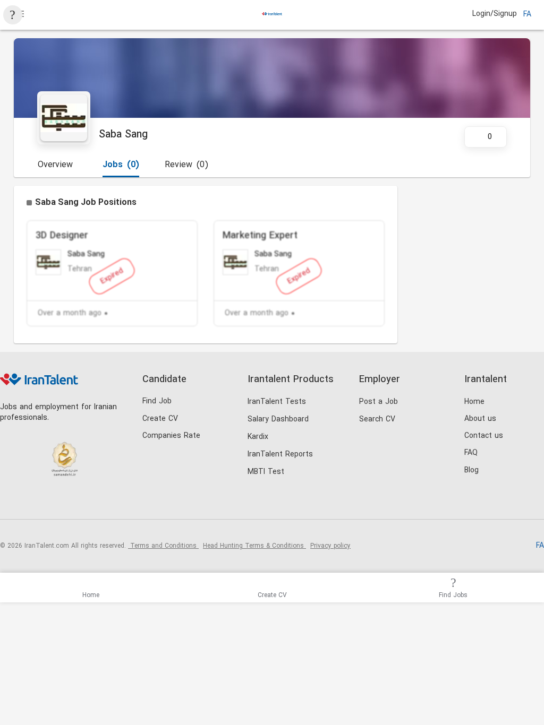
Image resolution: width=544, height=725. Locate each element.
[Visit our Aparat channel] (98, 501)
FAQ (471, 453)
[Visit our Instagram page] (33, 501)
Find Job (157, 401)
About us (480, 419)
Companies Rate (171, 436)
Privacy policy (330, 546)
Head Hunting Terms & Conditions (254, 546)
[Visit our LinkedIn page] (11, 501)
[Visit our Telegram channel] (76, 501)
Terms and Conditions (163, 546)
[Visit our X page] (54, 501)
